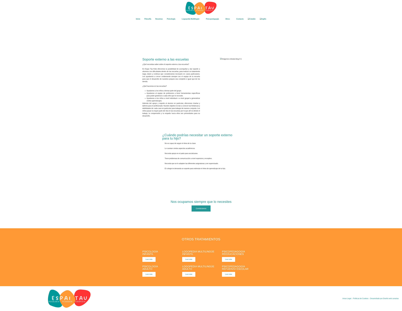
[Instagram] (368, 8)
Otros (18, 38)
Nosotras (159, 19)
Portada (11, 38)
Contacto (240, 19)
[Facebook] (362, 8)
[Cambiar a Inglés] (263, 19)
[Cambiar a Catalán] (252, 19)
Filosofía (147, 19)
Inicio (138, 19)
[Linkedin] (374, 8)
